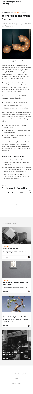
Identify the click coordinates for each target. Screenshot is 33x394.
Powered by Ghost (16, 383)
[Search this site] (27, 2)
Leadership (16, 12)
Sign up (16, 378)
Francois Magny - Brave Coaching (11, 2)
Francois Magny (7, 12)
